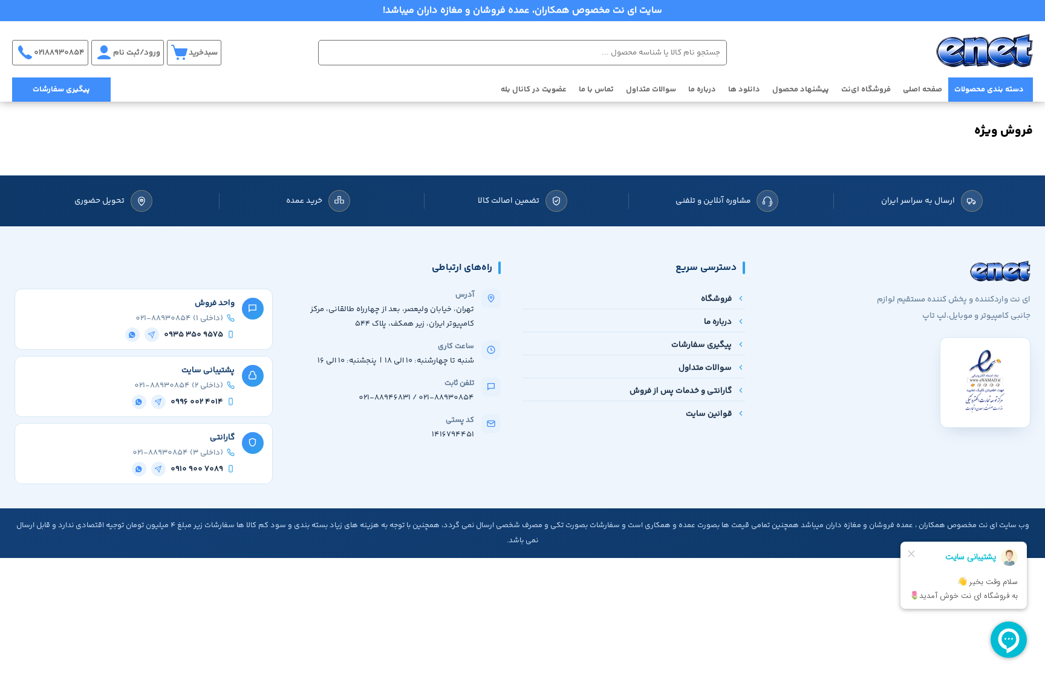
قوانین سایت (709, 413)
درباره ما (702, 90)
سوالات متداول (651, 90)
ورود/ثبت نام (136, 53)
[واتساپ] (132, 334)
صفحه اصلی (922, 90)
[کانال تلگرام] (21, 582)
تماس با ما (596, 90)
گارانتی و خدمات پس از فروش (681, 390)
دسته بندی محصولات (989, 90)
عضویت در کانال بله (534, 90)
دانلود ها (744, 90)
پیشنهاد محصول (800, 90)
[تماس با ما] (21, 618)
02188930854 (59, 53)
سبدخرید (203, 53)
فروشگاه (716, 298)
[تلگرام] (152, 334)
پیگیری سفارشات (61, 90)
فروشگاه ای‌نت (866, 90)
